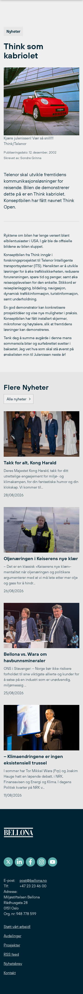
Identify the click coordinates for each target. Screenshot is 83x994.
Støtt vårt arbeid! (17, 927)
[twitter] (8, 862)
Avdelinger (12, 936)
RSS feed (11, 954)
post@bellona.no (33, 880)
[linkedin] (19, 862)
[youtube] (52, 862)
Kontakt (10, 973)
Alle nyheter (16, 399)
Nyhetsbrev (13, 963)
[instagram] (41, 862)
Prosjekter (12, 945)
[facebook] (30, 862)
